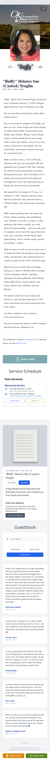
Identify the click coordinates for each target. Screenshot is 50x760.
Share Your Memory (15, 515)
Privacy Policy (18, 750)
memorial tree (31, 339)
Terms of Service (31, 750)
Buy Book (24, 482)
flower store (21, 343)
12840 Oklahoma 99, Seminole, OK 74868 (25, 396)
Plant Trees (35, 401)
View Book (11, 482)
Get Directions (14, 401)
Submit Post (25, 555)
